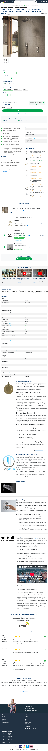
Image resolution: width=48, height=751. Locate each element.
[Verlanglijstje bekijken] (44, 1)
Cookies (20, 749)
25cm (10, 83)
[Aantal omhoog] (11, 107)
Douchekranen (10, 7)
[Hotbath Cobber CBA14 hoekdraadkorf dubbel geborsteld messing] (10, 223)
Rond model (6, 78)
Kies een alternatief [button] (18, 227)
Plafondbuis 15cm (8, 89)
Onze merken (27, 726)
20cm (6, 83)
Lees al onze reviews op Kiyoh (23, 620)
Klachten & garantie (5, 722)
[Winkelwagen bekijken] (46, 1)
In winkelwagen (23, 111)
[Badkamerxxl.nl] (8, 2)
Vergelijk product (44, 13)
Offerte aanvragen (5, 720)
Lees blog (4, 284)
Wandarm (25, 89)
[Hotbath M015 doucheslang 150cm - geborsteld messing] (27, 188)
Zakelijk (26, 718)
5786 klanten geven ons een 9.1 (31, 5)
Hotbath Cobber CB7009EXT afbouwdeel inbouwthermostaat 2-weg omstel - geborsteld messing (37, 151)
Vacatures (27, 723)
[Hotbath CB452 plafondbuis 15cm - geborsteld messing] (27, 176)
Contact (26, 719)
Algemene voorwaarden (14, 749)
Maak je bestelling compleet (24, 113)
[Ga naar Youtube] (35, 729)
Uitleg (34, 138)
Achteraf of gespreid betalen (17, 5)
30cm (14, 83)
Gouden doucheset (5, 291)
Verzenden (4, 718)
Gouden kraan (14, 291)
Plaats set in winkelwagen (25, 259)
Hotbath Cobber (30, 291)
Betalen (3, 716)
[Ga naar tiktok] (26, 729)
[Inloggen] (41, 1)
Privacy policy (25, 749)
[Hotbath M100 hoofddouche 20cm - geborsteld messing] (27, 170)
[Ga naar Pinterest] (33, 729)
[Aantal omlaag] (6, 107)
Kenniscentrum (28, 725)
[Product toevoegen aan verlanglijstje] (44, 110)
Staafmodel (14, 78)
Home (2, 7)
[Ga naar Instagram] (31, 729)
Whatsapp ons (30, 708)
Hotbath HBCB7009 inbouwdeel (36, 157)
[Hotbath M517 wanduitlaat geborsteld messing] (27, 194)
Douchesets (17, 7)
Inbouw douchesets (23, 7)
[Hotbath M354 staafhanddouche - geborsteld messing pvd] (27, 164)
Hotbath (22, 291)
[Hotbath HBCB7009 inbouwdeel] (27, 158)
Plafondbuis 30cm (17, 89)
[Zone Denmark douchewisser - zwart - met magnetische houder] (10, 235)
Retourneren (4, 719)
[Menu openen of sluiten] (2, 1)
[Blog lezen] (9, 273)
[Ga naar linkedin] (28, 729)
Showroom (27, 720)
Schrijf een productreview (24, 691)
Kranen (5, 7)
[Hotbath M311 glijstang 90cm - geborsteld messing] (27, 182)
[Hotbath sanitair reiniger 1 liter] (10, 247)
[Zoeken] (35, 1)
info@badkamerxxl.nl (32, 710)
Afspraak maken (28, 722)
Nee (4, 95)
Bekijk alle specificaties (29, 143)
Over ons (26, 716)
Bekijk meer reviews (25, 673)
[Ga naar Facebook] (29, 729)
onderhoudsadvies (39, 450)
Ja (9, 95)
